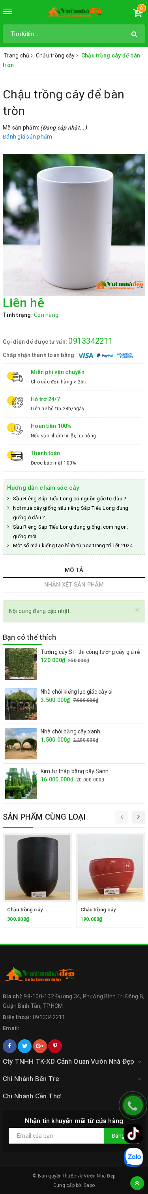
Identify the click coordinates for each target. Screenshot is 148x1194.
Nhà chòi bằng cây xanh (70, 731)
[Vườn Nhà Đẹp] (74, 13)
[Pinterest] (55, 1046)
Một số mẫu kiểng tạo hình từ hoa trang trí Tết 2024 (73, 545)
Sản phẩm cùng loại (44, 817)
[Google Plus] (40, 1046)
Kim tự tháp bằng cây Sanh (75, 771)
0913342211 (90, 341)
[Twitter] (25, 1046)
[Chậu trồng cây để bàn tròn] (74, 225)
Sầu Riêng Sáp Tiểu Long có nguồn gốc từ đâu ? (69, 499)
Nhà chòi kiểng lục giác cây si (76, 692)
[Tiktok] (133, 1134)
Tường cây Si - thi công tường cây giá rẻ (90, 652)
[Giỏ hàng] (137, 14)
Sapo (89, 1185)
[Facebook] (10, 1046)
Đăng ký (121, 1136)
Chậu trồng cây (25, 910)
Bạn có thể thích (29, 637)
